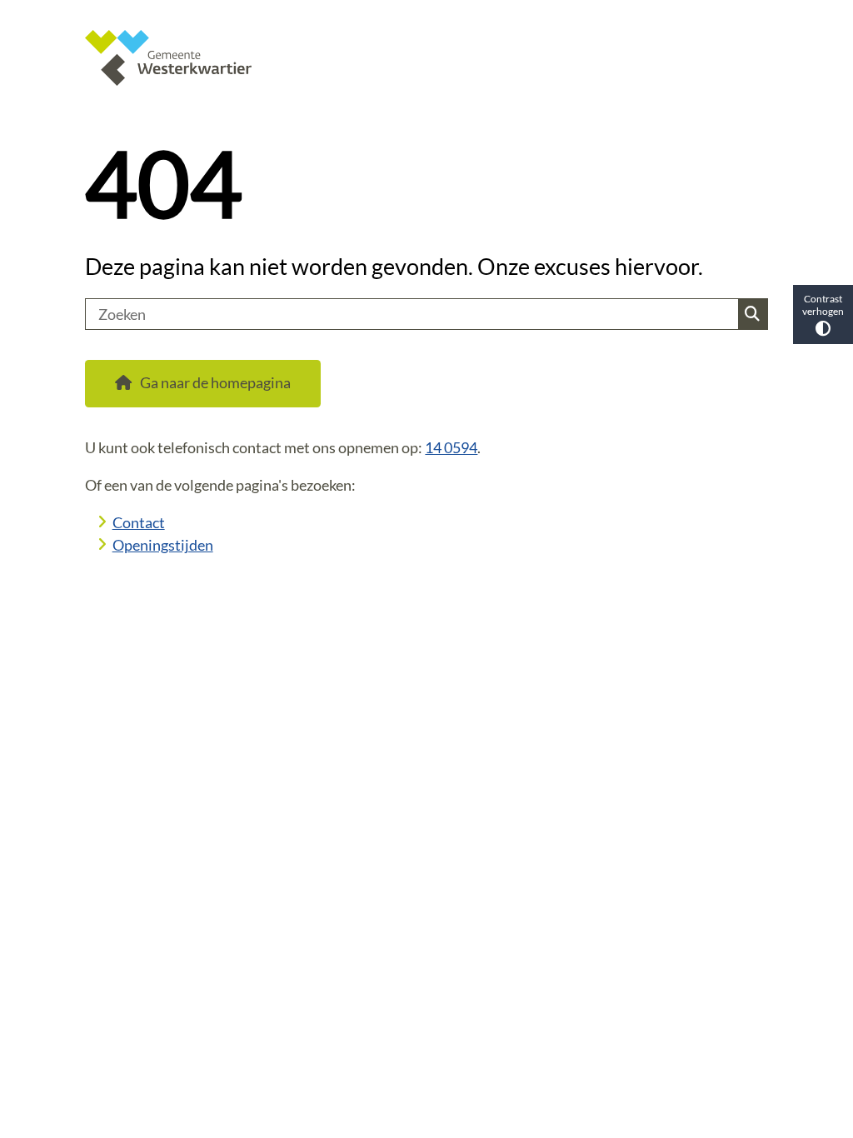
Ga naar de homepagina (215, 382)
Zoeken (752, 314)
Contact (138, 522)
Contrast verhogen (823, 304)
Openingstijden (162, 545)
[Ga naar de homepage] (426, 58)
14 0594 (451, 447)
